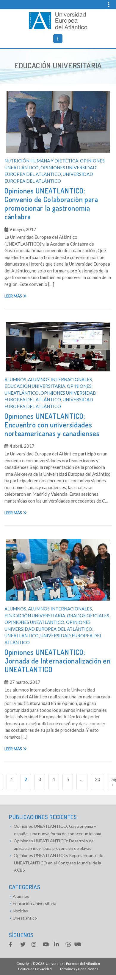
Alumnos (15, 379)
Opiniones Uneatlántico (34, 622)
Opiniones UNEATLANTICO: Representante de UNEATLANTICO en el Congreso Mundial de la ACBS (58, 862)
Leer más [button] (13, 296)
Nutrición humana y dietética (41, 160)
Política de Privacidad (35, 969)
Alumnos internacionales (60, 379)
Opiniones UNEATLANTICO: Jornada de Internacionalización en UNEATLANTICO (57, 660)
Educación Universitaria (34, 386)
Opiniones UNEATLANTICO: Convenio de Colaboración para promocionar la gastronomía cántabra (51, 203)
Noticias (20, 910)
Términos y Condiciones (78, 969)
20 (97, 779)
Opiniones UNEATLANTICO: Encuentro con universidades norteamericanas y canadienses (52, 424)
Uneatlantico (21, 635)
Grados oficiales (88, 615)
